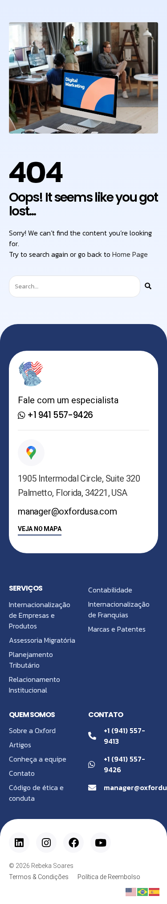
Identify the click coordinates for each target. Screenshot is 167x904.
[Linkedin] (19, 842)
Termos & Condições (39, 876)
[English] (131, 891)
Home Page (130, 254)
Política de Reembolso (108, 876)
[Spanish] (154, 891)
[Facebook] (73, 842)
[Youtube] (100, 842)
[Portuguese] (143, 891)
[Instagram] (46, 842)
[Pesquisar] (148, 286)
